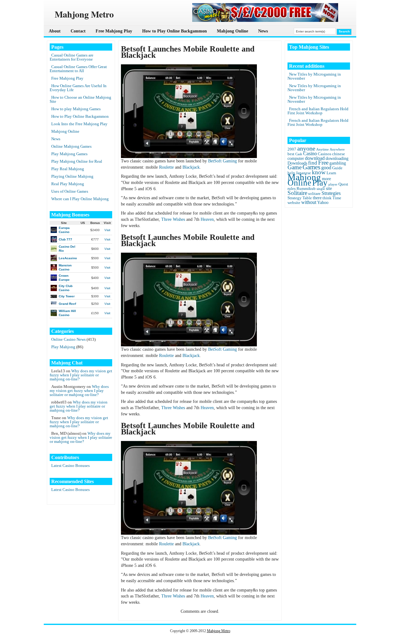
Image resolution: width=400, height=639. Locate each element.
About (55, 31)
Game (295, 167)
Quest (343, 184)
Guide (337, 168)
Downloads (297, 163)
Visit (107, 230)
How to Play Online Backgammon (174, 31)
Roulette (166, 167)
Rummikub (306, 188)
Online (299, 182)
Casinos (324, 154)
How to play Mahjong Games (76, 108)
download (315, 158)
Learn (331, 173)
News (263, 31)
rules (292, 188)
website (294, 203)
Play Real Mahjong (67, 168)
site (329, 188)
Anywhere (337, 149)
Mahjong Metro (218, 631)
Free (323, 162)
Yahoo (322, 202)
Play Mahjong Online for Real (76, 161)
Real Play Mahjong (67, 183)
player (333, 184)
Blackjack (191, 167)
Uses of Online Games (69, 191)
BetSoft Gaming (222, 161)
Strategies (331, 193)
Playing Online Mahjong (72, 176)
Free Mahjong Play (114, 31)
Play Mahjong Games (69, 153)
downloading (337, 158)
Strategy (295, 198)
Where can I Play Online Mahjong (80, 198)
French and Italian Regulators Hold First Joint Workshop (318, 110)
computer (296, 158)
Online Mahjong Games (71, 146)
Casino (310, 153)
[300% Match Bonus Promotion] (265, 20)
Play (320, 182)
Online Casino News (68, 339)
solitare (314, 193)
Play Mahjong (63, 346)
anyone (306, 148)
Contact (78, 31)
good (326, 167)
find (312, 163)
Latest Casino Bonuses (70, 465)
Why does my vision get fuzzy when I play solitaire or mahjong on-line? (81, 375)
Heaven (207, 219)
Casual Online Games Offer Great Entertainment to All (78, 68)
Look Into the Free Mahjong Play (79, 123)
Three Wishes (173, 219)
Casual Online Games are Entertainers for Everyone (71, 57)
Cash (298, 154)
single (321, 189)
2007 (292, 149)
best (291, 154)
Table (307, 198)
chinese (338, 154)
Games (311, 167)
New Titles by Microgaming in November (314, 76)
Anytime (322, 149)
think (327, 198)
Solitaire (297, 193)
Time (336, 198)
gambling (337, 163)
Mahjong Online (232, 31)
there (317, 197)
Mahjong (304, 177)
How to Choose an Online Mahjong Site (80, 99)
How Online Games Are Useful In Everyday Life (78, 87)
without (308, 202)
